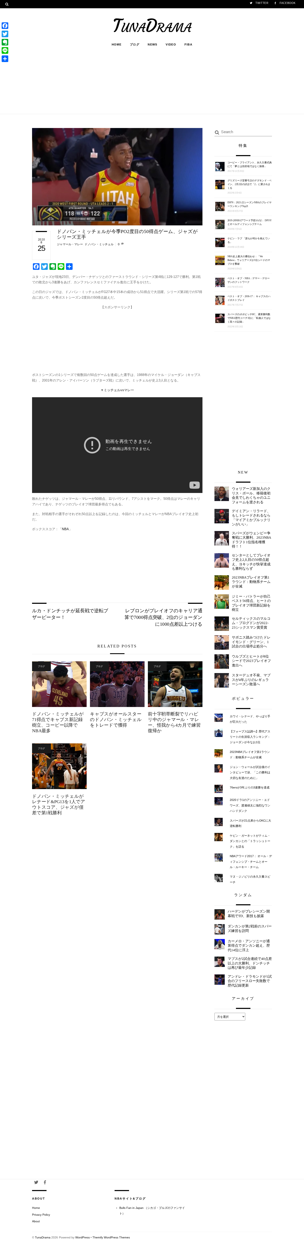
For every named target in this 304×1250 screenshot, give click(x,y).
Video (171, 44)
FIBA (188, 44)
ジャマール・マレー (70, 244)
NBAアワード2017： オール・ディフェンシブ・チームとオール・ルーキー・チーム (251, 861)
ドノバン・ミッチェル (99, 244)
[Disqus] (117, 888)
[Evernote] (5, 42)
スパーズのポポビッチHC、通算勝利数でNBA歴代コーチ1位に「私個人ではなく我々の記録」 (249, 318)
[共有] (5, 59)
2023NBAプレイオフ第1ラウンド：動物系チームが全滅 (251, 581)
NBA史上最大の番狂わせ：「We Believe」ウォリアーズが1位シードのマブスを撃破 (248, 260)
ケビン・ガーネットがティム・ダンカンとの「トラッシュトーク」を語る (250, 841)
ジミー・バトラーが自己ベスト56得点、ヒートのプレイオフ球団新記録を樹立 (251, 603)
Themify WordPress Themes (111, 1237)
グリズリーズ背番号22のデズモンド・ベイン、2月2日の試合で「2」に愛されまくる (249, 184)
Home (117, 44)
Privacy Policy (41, 1214)
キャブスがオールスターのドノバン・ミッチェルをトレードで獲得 (116, 719)
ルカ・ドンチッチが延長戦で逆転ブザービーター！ (70, 614)
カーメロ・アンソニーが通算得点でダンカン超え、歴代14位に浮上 (249, 945)
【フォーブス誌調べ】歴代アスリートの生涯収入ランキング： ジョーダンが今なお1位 (250, 737)
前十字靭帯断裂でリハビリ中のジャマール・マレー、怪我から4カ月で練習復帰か (174, 722)
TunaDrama (42, 1237)
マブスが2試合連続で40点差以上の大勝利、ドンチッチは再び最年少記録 (250, 963)
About (36, 1221)
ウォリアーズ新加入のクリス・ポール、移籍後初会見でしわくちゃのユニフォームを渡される (251, 495)
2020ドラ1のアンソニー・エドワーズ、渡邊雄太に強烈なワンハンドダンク (250, 805)
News (152, 44)
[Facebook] (5, 26)
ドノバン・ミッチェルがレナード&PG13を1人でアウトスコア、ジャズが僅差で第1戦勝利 (58, 805)
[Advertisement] (152, 80)
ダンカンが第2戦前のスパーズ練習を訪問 (250, 928)
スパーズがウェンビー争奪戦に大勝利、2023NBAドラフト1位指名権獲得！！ (251, 540)
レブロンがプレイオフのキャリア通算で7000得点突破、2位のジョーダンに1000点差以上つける (163, 617)
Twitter (261, 3)
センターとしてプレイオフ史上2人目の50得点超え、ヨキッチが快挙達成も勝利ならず (251, 562)
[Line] (5, 50)
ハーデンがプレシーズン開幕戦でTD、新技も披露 (249, 913)
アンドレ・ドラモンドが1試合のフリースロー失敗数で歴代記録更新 (250, 981)
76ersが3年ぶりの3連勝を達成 (249, 787)
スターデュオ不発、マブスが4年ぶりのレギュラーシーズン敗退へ (251, 679)
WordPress (82, 1237)
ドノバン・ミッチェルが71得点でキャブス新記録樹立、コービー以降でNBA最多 (58, 722)
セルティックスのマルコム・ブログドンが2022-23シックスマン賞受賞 (251, 623)
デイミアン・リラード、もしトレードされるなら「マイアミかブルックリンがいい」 (251, 517)
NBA (65, 529)
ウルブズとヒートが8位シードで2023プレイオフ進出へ (251, 660)
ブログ (134, 44)
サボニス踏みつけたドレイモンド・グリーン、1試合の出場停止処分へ (251, 641)
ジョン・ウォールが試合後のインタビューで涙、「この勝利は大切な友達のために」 (250, 772)
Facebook (287, 3)
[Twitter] (5, 34)
